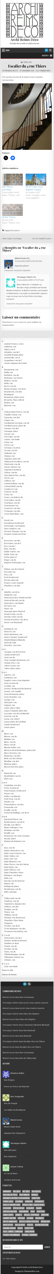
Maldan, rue (9, 739)
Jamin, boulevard (12, 655)
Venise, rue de (10, 946)
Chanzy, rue (9, 456)
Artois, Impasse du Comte (15, 363)
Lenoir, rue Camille (12, 691)
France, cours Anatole (14, 583)
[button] (45, 55)
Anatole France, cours (14, 344)
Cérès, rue (9, 445)
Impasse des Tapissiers (14, 1133)
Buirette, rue (10, 405)
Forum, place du (11, 580)
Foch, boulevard (11, 577)
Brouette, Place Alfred (14, 400)
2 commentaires (44, 71)
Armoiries (7, 1191)
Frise (32, 1211)
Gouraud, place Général (14, 611)
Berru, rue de (10, 386)
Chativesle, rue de (12, 464)
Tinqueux (8, 923)
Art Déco (26, 1191)
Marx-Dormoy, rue (12, 753)
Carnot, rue (9, 434)
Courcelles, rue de (12, 500)
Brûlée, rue (9, 403)
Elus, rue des (10, 549)
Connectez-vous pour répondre (17, 270)
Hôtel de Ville (10, 643)
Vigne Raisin (29, 1231)
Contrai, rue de (10, 492)
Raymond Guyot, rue (13, 819)
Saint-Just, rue (10, 859)
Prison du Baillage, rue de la (16, 813)
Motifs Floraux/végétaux (29, 1221)
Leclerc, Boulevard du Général (17, 689)
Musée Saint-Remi (12, 1127)
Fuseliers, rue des (12, 586)
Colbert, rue (9, 481)
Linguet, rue (9, 705)
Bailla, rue (8, 372)
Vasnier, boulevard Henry (15, 941)
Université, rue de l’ (13, 938)
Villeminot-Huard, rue (14, 957)
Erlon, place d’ (10, 557)
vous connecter (20, 322)
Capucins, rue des (12, 417)
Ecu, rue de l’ (10, 546)
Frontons (40, 1211)
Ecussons (7, 1208)
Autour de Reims (9, 974)
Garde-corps (8, 1214)
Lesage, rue (9, 700)
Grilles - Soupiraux (31, 1214)
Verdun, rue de (10, 949)
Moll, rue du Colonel (13, 758)
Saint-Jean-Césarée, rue (15, 853)
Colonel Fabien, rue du (14, 483)
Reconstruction (41, 1224)
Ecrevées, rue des (12, 541)
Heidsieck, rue (10, 629)
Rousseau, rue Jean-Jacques (16, 836)
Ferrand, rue (10, 572)
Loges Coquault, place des (15, 711)
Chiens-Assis (8, 1201)
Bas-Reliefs (36, 1191)
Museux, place (10, 764)
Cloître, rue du (10, 473)
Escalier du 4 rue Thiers (27, 66)
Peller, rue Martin (12, 796)
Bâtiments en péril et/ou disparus (16, 1198)
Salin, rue (8, 878)
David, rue (8, 520)
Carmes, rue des (11, 428)
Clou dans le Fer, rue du (14, 475)
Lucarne (30, 1218)
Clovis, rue (9, 478)
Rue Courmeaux (27, 997)
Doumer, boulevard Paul (15, 534)
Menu (8, 50)
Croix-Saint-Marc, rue (14, 514)
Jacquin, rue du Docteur (14, 652)
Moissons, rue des (12, 756)
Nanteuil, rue (10, 773)
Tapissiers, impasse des (15, 904)
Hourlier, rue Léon (12, 645)
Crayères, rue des (12, 508)
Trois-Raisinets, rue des (14, 929)
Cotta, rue (8, 494)
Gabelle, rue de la (11, 592)
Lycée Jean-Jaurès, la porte (36, 1003)
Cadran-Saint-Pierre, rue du (16, 412)
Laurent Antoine (9, 1218)
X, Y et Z (5, 964)
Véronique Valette (11, 71)
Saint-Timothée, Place (13, 873)
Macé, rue (8, 734)
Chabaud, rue (10, 453)
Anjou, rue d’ (9, 349)
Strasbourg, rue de (12, 889)
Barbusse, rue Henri (13, 378)
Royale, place (10, 839)
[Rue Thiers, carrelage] (12, 179)
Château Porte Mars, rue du (16, 462)
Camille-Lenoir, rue (12, 415)
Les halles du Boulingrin (14, 1110)
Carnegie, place (11, 431)
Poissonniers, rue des (14, 804)
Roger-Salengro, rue (13, 827)
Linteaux (21, 1218)
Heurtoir (44, 1214)
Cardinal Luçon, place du (15, 426)
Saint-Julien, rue (11, 856)
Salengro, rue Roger (13, 875)
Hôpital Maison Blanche (14, 640)
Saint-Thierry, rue (12, 870)
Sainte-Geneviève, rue (14, 851)
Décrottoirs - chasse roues (33, 1204)
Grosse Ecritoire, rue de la (16, 620)
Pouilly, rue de (10, 810)
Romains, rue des (11, 830)
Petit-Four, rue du (12, 799)
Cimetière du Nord (12, 470)
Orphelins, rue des (12, 785)
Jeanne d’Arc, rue (12, 663)
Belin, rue (8, 383)
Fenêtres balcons (10, 1211)
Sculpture (29, 1228)
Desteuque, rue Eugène (14, 526)
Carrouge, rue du (11, 437)
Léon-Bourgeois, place (14, 694)
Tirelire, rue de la (12, 926)
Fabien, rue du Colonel (14, 569)
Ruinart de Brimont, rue (14, 841)
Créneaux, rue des (12, 511)
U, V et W (6, 935)
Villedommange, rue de (14, 954)
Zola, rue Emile (11, 966)
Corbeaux (28, 1201)
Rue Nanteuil (29, 1030)
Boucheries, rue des (13, 392)
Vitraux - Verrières (29, 1235)
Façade (38, 1208)
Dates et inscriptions (11, 1204)
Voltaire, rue (9, 960)
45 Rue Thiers (9, 217)
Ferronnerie (23, 1211)
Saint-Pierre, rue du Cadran (16, 864)
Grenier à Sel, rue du (13, 617)
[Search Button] (50, 50)
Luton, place (9, 727)
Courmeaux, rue (11, 505)
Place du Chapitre (31, 1014)
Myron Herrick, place (14, 767)
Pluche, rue (9, 802)
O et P (4, 783)
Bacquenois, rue (11, 370)
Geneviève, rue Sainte (14, 603)
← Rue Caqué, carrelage (11, 238)
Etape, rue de (10, 560)
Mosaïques (40, 1218)
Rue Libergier (10, 1150)
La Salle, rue (9, 686)
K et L (4, 672)
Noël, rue (8, 779)
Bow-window (24, 1194)
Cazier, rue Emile (12, 439)
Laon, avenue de (11, 683)
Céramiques (39, 1201)
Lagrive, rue (9, 675)
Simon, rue (9, 883)
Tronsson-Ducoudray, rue (15, 931)
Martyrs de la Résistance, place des (20, 750)
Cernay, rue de (10, 450)
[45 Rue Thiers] (12, 210)
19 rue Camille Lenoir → (42, 238)
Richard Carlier (9, 1228)
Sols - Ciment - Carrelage (13, 1231)
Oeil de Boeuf (20, 1224)
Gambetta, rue (10, 595)
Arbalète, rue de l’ (12, 352)
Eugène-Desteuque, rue (14, 563)
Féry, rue (8, 575)
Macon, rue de (10, 736)
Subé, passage (10, 892)
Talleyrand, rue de (12, 898)
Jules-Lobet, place (12, 668)
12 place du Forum (12, 1180)
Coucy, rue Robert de (13, 497)
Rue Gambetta (10, 1156)
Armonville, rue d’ (12, 358)
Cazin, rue (8, 442)
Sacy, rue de (9, 848)
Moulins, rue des (11, 761)
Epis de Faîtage (18, 1208)
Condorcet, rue (11, 489)
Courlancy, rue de (12, 503)
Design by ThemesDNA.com (27, 1271)
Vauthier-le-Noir (11, 943)
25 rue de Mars (11, 1173)
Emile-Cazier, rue (12, 552)
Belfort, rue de (10, 381)
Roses (20, 1228)
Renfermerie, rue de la (14, 822)
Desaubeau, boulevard (14, 523)
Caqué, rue (9, 420)
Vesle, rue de (10, 952)
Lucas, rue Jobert (12, 719)
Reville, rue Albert (12, 825)
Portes (30, 1224)
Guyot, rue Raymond (13, 622)
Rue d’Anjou (9, 1080)
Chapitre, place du (12, 459)
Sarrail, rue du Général (14, 881)
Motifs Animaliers (10, 1221)
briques (35, 1194)
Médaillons (45, 1221)
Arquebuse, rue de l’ (13, 360)
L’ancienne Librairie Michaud (36, 1025)
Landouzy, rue (10, 678)
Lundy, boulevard (12, 724)
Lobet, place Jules (12, 708)
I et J (4, 649)
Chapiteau (36, 1198)
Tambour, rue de (11, 901)
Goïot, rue (8, 609)
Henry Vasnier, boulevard (15, 637)
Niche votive (8, 1224)
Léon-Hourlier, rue (12, 697)
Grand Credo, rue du (13, 614)
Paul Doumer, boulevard (15, 791)
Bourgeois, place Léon (14, 397)
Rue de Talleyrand (28, 1058)
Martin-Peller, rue (12, 747)
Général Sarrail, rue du (14, 600)
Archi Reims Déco (24, 39)
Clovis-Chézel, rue (12, 467)
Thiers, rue (27, 62)
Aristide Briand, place (13, 355)
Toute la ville (7, 970)
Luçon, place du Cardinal (15, 722)
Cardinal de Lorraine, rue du (16, 423)
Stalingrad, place (11, 886)
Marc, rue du (10, 742)
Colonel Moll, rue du (13, 486)
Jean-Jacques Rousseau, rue (16, 660)
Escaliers (15, 230)
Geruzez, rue (10, 606)
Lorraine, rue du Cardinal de (16, 713)
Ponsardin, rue (10, 807)
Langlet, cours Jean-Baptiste (17, 680)
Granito (19, 1214)
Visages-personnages (11, 1235)
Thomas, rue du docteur (14, 918)
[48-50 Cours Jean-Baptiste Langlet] (36, 179)
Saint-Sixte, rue (11, 867)
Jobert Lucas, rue (12, 666)
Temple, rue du (11, 909)
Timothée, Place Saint (13, 920)
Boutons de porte (10, 1194)
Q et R (4, 817)
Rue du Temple (10, 1103)
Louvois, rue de (11, 716)
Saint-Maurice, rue (12, 862)
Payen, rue (9, 793)
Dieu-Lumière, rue (12, 529)
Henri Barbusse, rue (13, 634)
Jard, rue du (9, 657)
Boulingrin (9, 394)
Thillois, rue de (10, 915)
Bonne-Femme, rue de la (15, 389)
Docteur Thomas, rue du (15, 531)
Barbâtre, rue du (11, 375)
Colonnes (19, 1201)
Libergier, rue (10, 702)
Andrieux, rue (10, 347)
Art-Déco (16, 1191)
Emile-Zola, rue (11, 554)
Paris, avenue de (11, 788)
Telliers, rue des (11, 907)
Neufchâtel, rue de (12, 776)
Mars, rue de (10, 745)
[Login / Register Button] (46, 50)
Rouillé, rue (9, 833)
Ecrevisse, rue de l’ (12, 543)
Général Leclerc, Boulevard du (17, 598)
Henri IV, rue (10, 632)
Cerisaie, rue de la (12, 448)
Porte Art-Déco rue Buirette (16, 1086)
